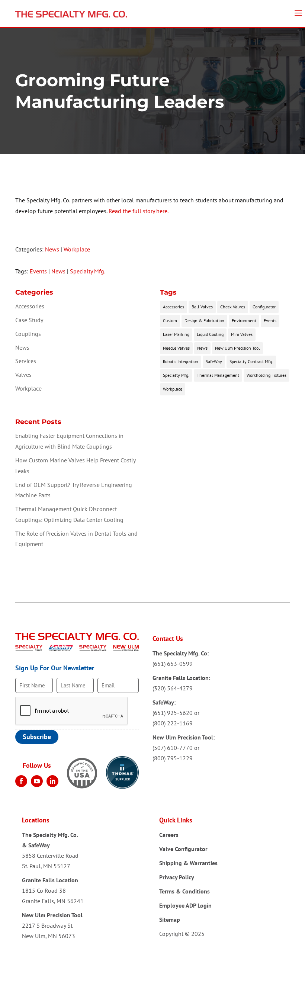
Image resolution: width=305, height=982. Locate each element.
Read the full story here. (138, 211)
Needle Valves (176, 348)
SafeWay (214, 361)
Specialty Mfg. (87, 271)
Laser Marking (176, 334)
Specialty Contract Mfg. (251, 361)
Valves (23, 374)
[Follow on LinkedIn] (52, 781)
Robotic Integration (180, 361)
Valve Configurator (183, 849)
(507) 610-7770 (172, 747)
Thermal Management (218, 375)
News (52, 249)
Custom (170, 320)
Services (25, 361)
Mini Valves (242, 334)
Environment (244, 320)
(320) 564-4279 (172, 688)
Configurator (264, 306)
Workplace (77, 249)
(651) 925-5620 (172, 712)
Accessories (29, 306)
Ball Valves (202, 306)
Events (38, 271)
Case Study (29, 320)
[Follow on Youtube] (37, 781)
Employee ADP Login (185, 905)
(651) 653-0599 (172, 663)
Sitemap (169, 919)
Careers (169, 834)
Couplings (28, 333)
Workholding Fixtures (266, 375)
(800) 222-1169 (172, 723)
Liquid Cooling (210, 334)
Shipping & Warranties (188, 863)
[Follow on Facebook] (21, 781)
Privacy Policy (176, 877)
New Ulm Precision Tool (237, 348)
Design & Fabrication (204, 320)
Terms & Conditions (184, 891)
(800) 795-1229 (172, 758)
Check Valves (232, 306)
